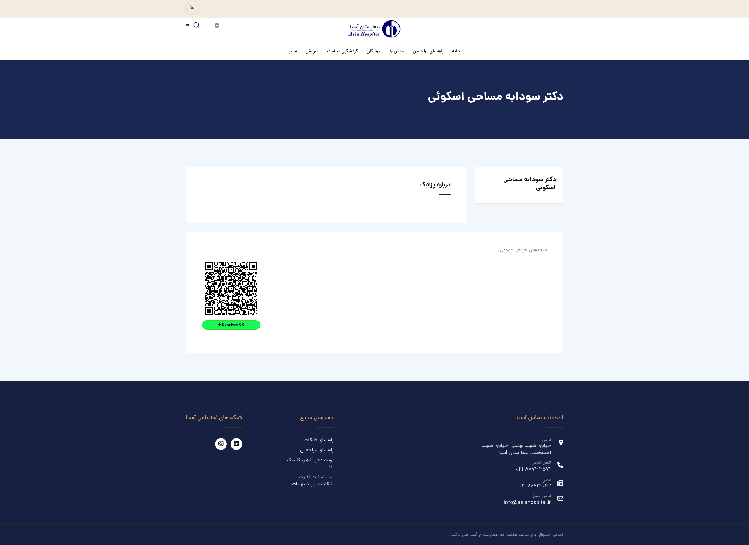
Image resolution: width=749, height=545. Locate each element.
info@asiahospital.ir (527, 503)
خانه (456, 52)
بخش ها (396, 52)
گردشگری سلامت (342, 52)
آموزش (312, 52)
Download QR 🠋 (231, 325)
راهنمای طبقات (319, 440)
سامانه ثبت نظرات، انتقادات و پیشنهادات (313, 481)
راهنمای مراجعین (428, 52)
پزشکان (373, 52)
